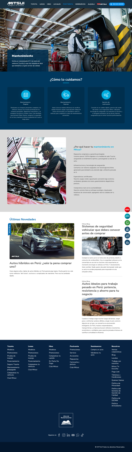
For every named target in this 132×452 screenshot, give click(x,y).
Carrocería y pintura (74, 363)
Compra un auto (97, 350)
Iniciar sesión (118, 4)
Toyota (34, 4)
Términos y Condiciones (116, 376)
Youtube (73, 435)
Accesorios (74, 356)
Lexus (42, 4)
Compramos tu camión (54, 357)
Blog (113, 355)
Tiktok (82, 435)
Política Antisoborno (116, 404)
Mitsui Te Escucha (115, 367)
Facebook (59, 435)
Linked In (68, 435)
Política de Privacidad (116, 384)
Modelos (10, 350)
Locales (57, 4)
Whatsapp (77, 435)
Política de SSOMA (116, 399)
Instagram (63, 435)
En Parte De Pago (54, 362)
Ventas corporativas (116, 351)
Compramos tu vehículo (13, 374)
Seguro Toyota (13, 364)
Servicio (73, 353)
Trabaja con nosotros (116, 362)
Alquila (91, 4)
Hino (49, 4)
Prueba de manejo (11, 357)
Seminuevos (80, 4)
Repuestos (74, 359)
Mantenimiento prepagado (13, 368)
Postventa (68, 4)
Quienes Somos (118, 380)
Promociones (12, 353)
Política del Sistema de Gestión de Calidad (116, 392)
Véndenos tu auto (96, 354)
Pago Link (115, 372)
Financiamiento (13, 361)
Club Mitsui (102, 4)
